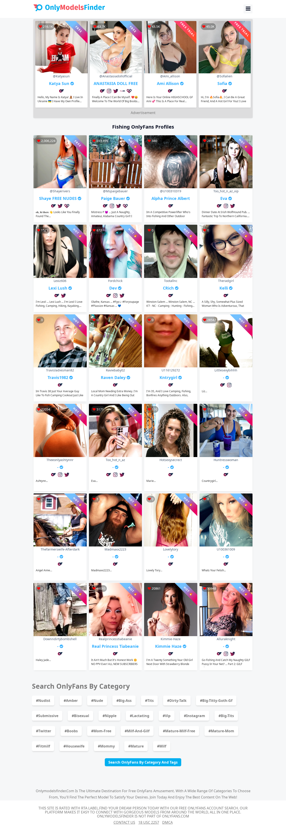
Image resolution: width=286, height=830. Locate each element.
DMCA (167, 822)
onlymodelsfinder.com (55, 790)
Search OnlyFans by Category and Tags (143, 762)
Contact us (124, 822)
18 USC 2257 (148, 822)
